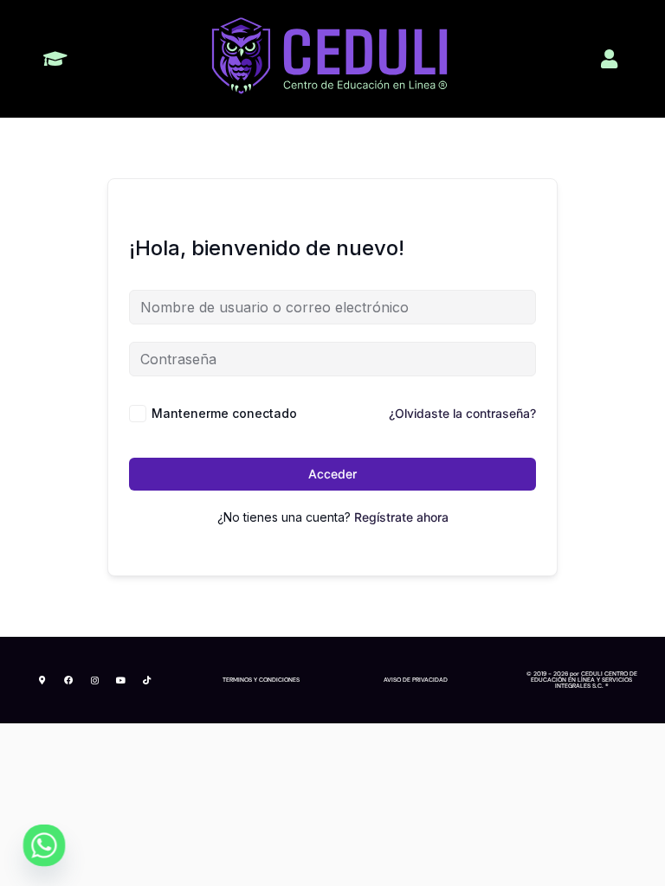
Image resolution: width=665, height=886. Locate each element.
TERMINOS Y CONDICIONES (261, 680)
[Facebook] (68, 680)
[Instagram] (94, 680)
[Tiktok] (146, 680)
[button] (55, 58)
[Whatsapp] (44, 845)
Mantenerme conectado (224, 413)
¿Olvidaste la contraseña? (462, 413)
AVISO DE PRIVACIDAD (416, 680)
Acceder (332, 473)
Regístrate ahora (401, 517)
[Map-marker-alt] (42, 680)
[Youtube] (120, 680)
